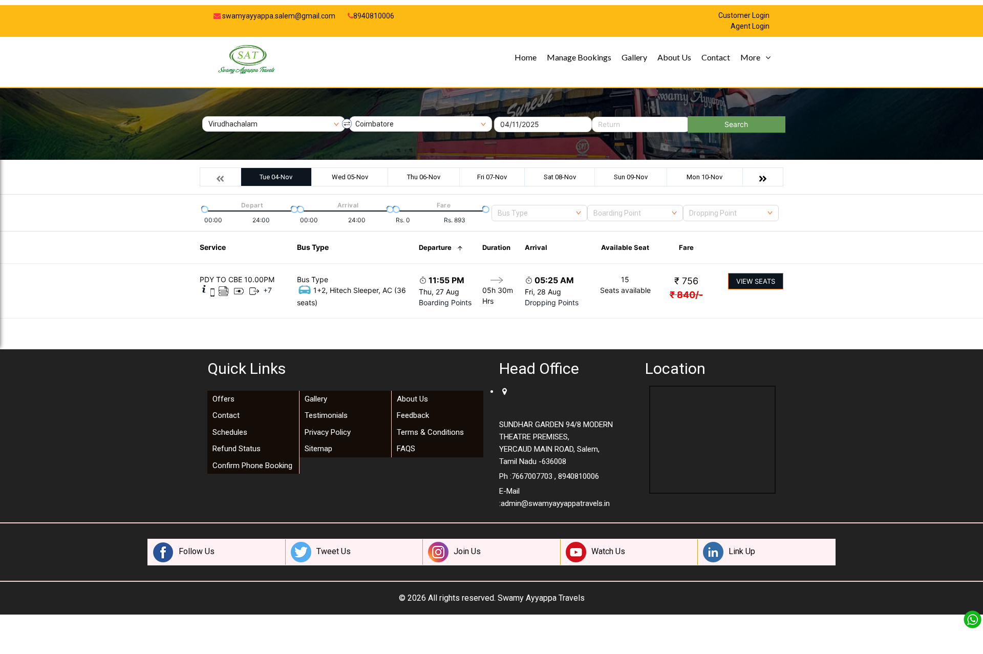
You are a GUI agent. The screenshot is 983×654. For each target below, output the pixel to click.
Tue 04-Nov (276, 177)
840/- (686, 294)
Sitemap (318, 448)
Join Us (467, 551)
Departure (435, 247)
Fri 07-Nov (492, 177)
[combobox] (539, 213)
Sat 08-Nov (560, 177)
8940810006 (373, 16)
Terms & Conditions (430, 432)
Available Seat (625, 247)
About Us (674, 57)
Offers (223, 399)
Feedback (413, 415)
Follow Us (197, 551)
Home (526, 57)
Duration (496, 247)
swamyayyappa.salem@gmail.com (278, 16)
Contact (715, 57)
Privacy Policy (328, 432)
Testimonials (326, 415)
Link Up (742, 551)
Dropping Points (552, 302)
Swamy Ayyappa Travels (541, 598)
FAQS (406, 448)
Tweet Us (333, 551)
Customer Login (744, 15)
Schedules (229, 432)
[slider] (203, 208)
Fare (686, 247)
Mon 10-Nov (704, 177)
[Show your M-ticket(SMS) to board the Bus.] (212, 291)
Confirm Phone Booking (252, 465)
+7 (267, 290)
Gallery (634, 57)
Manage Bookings (579, 57)
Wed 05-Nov (350, 177)
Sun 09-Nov (631, 177)
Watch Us (608, 551)
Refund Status (236, 448)
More (750, 57)
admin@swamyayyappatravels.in (555, 503)
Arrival (536, 247)
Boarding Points (445, 302)
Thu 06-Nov (423, 177)
